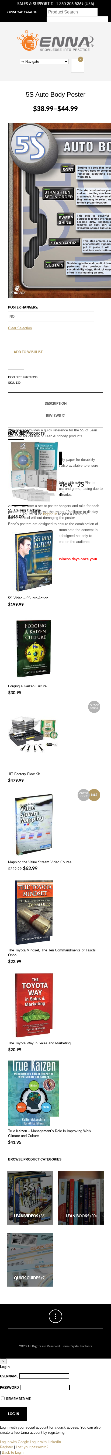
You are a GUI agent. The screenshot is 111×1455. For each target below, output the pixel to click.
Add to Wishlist (28, 352)
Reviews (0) (55, 415)
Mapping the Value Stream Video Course (39, 862)
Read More (54, 764)
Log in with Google (14, 1442)
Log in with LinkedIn (45, 1442)
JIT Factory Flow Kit (24, 774)
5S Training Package (24, 510)
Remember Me (18, 1399)
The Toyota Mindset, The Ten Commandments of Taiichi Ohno (52, 952)
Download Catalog (21, 12)
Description (56, 403)
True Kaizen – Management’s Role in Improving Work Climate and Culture (49, 1133)
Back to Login (12, 1452)
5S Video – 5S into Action (28, 598)
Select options (54, 500)
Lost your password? (32, 1447)
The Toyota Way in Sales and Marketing (39, 1043)
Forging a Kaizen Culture (27, 686)
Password (9, 1387)
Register (6, 1447)
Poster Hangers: (23, 307)
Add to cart (54, 588)
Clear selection (20, 328)
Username (9, 1376)
